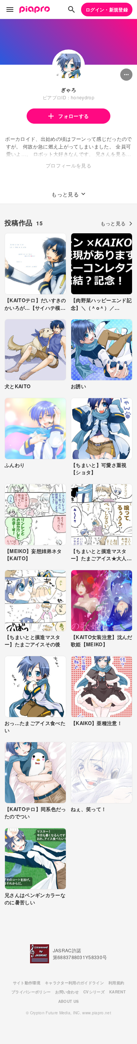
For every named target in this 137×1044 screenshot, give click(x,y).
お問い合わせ (67, 992)
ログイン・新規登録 (107, 9)
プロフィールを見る (68, 165)
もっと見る (113, 223)
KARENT (117, 992)
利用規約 (116, 982)
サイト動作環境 (26, 982)
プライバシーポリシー (31, 992)
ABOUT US (68, 1001)
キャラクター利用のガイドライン (74, 982)
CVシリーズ (94, 992)
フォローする (73, 116)
